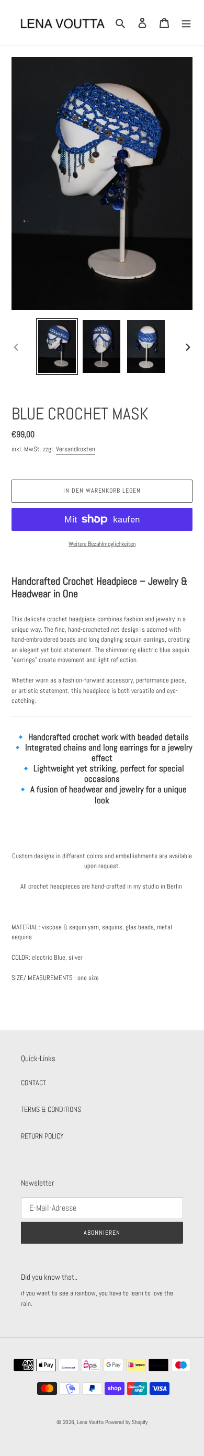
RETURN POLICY (42, 1136)
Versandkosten (75, 449)
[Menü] (186, 22)
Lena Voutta (90, 1422)
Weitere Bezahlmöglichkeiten (102, 544)
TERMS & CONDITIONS (51, 1109)
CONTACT (33, 1082)
